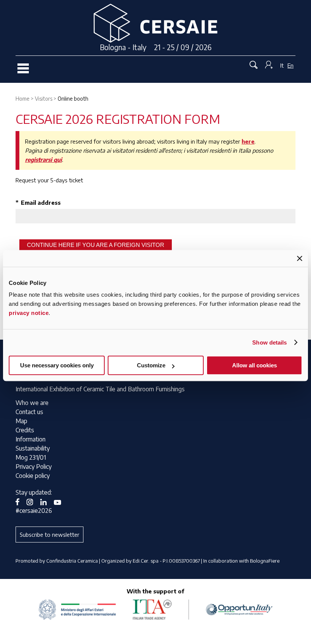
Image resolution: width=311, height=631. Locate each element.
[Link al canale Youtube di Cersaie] (60, 501)
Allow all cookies (254, 365)
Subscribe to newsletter (49, 534)
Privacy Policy (34, 466)
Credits (25, 430)
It (282, 65)
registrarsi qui (43, 159)
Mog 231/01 (31, 457)
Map (21, 421)
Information (31, 439)
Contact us (29, 412)
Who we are (32, 402)
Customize (151, 365)
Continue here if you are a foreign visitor (95, 245)
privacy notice (29, 313)
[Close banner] (299, 258)
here (248, 141)
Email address (38, 202)
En (290, 65)
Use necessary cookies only (57, 365)
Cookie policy (33, 475)
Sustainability (33, 448)
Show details (269, 342)
